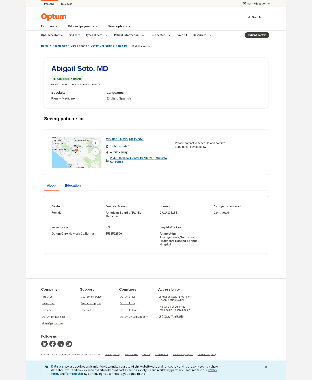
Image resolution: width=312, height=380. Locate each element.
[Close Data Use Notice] (266, 367)
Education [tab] (73, 185)
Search (256, 17)
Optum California (101, 45)
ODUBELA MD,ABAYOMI (125, 139)
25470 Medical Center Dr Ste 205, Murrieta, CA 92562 (139, 160)
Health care (60, 45)
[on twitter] (60, 344)
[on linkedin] (44, 344)
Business (66, 4)
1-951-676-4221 (120, 146)
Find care (121, 45)
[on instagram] (69, 344)
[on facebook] (52, 344)
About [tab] (51, 185)
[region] (76, 152)
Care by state (79, 45)
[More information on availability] (208, 146)
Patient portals (257, 35)
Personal (49, 4)
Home (44, 45)
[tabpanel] (156, 225)
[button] (76, 151)
